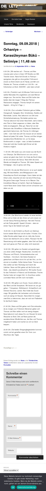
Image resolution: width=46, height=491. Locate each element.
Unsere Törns (8, 24)
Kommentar (13, 395)
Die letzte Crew (17, 19)
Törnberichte (33, 360)
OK (13, 487)
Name (11, 426)
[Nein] (43, 482)
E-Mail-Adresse (14, 438)
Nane (33, 66)
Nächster (38, 31)
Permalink (7, 365)
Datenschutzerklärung (26, 487)
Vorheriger (8, 31)
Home (6, 19)
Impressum (31, 24)
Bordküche (20, 24)
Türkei (6, 363)
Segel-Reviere (30, 19)
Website (11, 450)
